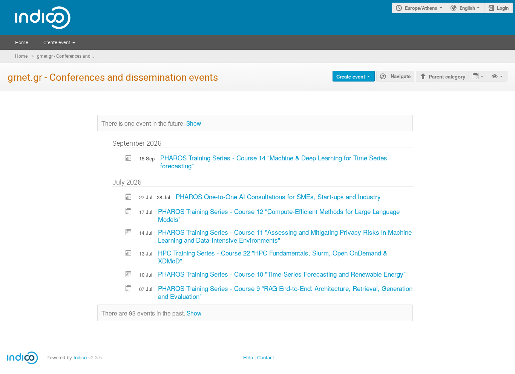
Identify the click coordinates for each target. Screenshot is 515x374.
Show (193, 123)
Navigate (400, 76)
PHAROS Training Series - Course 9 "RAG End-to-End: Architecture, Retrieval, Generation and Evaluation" (285, 292)
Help (248, 357)
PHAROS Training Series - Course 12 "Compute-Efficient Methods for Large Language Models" (279, 215)
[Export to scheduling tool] (478, 76)
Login (503, 8)
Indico (80, 357)
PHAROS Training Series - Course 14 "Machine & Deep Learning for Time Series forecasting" (273, 161)
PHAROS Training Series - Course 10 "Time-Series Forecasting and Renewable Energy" (282, 274)
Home (21, 42)
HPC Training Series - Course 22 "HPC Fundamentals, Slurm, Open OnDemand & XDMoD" (272, 256)
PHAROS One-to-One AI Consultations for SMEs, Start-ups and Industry (278, 196)
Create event (56, 42)
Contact (265, 357)
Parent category (447, 76)
